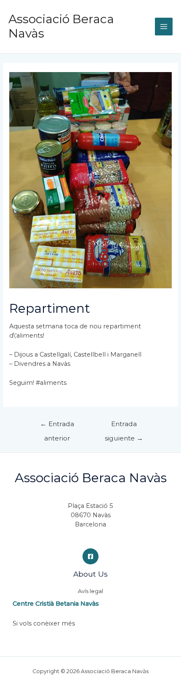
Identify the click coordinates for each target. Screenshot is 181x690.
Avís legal (90, 591)
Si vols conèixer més (44, 623)
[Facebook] (90, 556)
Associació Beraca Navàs (61, 26)
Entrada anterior (57, 426)
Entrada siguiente (124, 426)
